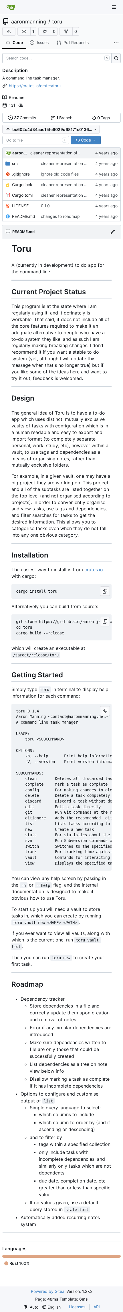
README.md (23, 216)
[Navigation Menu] (114, 7)
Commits (25, 117)
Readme (16, 97)
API (97, 1306)
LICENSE (20, 205)
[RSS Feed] (8, 31)
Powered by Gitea (47, 1291)
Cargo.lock (22, 184)
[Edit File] (112, 231)
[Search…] (116, 58)
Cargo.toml (22, 195)
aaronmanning (28, 22)
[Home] (11, 7)
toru (57, 22)
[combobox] (35, 140)
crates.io (93, 569)
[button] (24, 31)
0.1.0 (45, 205)
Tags (103, 117)
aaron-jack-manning (20, 152)
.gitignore (21, 174)
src (15, 163)
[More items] (116, 43)
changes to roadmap (60, 216)
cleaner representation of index (59, 152)
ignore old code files (60, 174)
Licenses (77, 1306)
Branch (64, 117)
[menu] (30, 1307)
